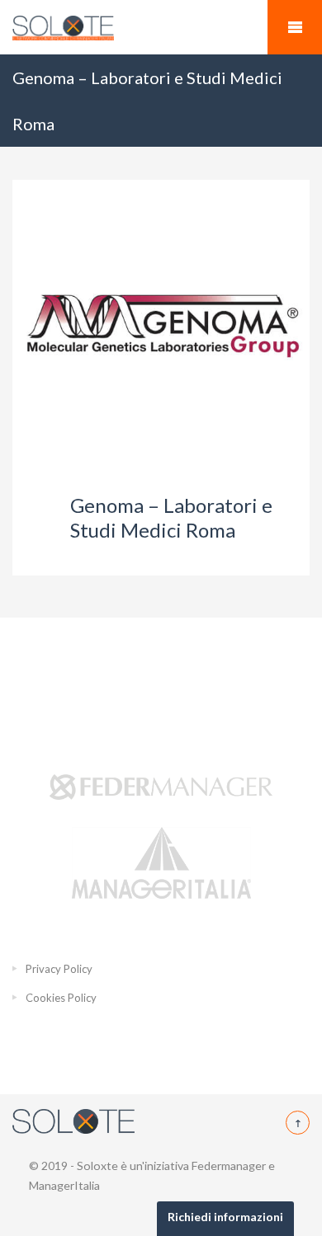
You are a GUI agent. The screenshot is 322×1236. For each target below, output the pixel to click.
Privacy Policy (59, 968)
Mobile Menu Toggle (295, 27)
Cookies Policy (61, 997)
